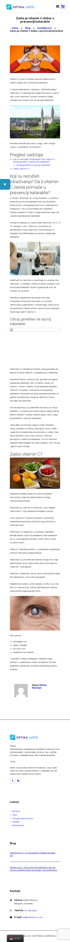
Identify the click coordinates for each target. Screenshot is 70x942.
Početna (16, 811)
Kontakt (16, 822)
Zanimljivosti (44, 28)
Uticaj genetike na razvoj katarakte (33, 165)
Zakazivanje (18, 825)
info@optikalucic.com (32, 917)
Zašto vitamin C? (21, 168)
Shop (14, 815)
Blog (27, 28)
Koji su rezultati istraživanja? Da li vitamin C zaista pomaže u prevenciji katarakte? (34, 160)
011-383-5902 (30, 910)
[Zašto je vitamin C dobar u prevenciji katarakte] (35, 59)
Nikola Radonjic (39, 686)
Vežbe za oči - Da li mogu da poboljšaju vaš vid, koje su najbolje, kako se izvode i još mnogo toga (33, 868)
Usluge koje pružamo (22, 818)
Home (15, 28)
